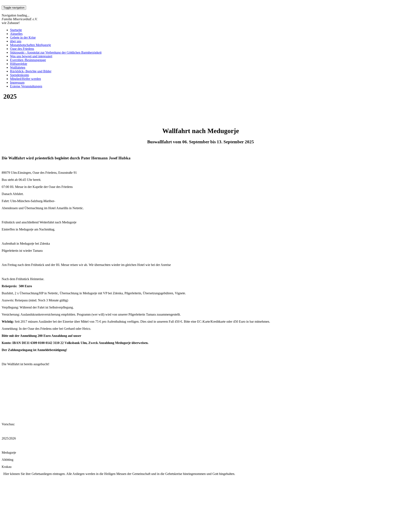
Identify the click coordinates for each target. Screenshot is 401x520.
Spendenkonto (19, 75)
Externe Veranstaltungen (26, 86)
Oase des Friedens (22, 48)
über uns (15, 41)
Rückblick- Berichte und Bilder (30, 71)
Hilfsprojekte (18, 63)
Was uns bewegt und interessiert (31, 56)
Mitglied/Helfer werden (25, 79)
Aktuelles (16, 33)
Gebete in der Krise (23, 37)
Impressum (17, 82)
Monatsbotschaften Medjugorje (30, 45)
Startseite (16, 30)
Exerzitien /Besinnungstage (28, 60)
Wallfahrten (17, 67)
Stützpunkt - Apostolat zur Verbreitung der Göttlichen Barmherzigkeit (56, 52)
